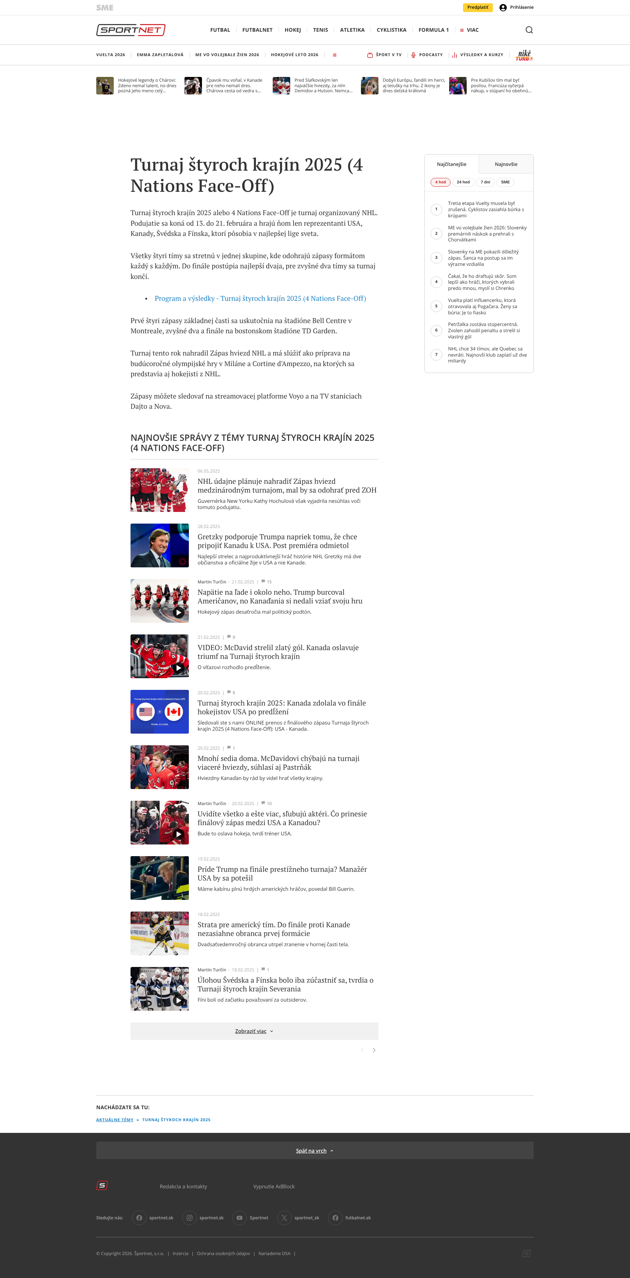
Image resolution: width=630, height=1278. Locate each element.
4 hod (440, 182)
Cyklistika (392, 30)
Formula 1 (434, 30)
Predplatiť (478, 7)
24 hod (463, 182)
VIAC (473, 30)
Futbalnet (257, 30)
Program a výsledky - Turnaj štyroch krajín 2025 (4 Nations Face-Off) (260, 298)
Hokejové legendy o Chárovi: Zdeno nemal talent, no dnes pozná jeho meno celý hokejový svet (147, 85)
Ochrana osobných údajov (223, 1253)
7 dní (485, 182)
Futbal (220, 30)
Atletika (352, 30)
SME (505, 182)
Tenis (320, 30)
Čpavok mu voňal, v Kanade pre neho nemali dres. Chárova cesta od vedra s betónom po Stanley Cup (234, 85)
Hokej (293, 30)
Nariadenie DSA (274, 1253)
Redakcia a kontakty (183, 1186)
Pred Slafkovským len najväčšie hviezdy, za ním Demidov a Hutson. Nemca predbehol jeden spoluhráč (322, 85)
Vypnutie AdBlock (274, 1186)
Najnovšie (506, 164)
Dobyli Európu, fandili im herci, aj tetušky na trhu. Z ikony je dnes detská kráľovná (414, 85)
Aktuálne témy (115, 1120)
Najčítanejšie (452, 164)
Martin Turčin (212, 582)
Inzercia (180, 1253)
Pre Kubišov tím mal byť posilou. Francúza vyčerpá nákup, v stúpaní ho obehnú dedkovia (499, 85)
